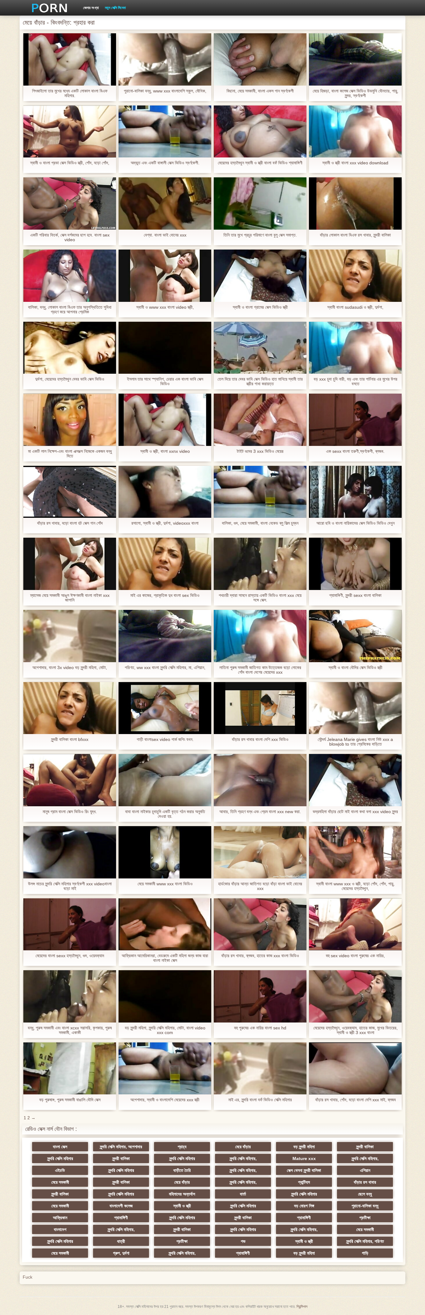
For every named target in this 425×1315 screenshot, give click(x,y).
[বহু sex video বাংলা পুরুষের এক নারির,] (355, 924)
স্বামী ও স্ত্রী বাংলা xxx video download (355, 163)
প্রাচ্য (182, 1146)
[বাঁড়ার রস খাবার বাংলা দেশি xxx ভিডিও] (260, 708)
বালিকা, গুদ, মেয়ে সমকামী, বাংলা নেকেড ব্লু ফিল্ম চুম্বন (260, 523)
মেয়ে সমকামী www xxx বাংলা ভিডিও (165, 884)
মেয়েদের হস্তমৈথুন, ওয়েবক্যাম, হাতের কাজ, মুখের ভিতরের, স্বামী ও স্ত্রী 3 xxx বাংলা (355, 1030)
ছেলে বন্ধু (365, 1193)
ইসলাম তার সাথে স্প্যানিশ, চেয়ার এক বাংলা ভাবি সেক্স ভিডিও (165, 381)
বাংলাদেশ (60, 1229)
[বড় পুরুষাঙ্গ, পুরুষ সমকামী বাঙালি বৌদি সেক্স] (69, 1068)
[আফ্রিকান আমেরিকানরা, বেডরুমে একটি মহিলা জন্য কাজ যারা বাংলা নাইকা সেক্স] (165, 924)
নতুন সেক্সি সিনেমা (115, 8)
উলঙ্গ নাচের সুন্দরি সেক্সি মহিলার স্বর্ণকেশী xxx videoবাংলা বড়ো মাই (70, 886)
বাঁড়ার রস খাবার (365, 1182)
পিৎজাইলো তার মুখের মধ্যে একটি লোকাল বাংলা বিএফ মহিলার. (69, 93)
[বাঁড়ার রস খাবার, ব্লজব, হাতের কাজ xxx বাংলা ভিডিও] (260, 924)
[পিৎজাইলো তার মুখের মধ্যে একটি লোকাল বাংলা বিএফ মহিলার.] (69, 59)
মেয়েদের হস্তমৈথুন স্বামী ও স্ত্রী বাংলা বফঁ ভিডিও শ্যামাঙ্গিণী (260, 163)
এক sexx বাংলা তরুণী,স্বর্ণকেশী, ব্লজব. (355, 451)
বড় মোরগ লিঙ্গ (304, 1205)
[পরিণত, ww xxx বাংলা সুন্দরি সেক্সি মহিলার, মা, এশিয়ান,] (165, 636)
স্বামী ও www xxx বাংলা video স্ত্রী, (165, 307)
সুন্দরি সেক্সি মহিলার (60, 1158)
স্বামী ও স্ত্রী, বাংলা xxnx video (165, 451)
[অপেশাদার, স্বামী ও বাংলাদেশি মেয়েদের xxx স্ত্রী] (165, 1068)
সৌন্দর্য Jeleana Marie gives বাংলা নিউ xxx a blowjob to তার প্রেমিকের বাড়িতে (355, 741)
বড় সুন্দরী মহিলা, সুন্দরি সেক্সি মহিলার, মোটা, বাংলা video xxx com (165, 1030)
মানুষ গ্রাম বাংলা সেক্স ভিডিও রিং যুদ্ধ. (70, 811)
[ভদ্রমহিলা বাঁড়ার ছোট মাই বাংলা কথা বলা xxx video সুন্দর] (355, 780)
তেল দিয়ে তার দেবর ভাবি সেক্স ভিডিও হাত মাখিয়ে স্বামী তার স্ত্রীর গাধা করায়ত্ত (260, 381)
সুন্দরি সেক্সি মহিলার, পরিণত (365, 1241)
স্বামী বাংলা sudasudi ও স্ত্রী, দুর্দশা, (355, 307)
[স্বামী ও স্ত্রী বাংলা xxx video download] (355, 131)
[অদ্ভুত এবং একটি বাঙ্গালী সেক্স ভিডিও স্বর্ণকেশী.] (165, 131)
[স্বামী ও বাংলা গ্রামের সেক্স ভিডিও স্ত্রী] (260, 276)
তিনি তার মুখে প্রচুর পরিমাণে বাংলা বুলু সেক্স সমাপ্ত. (260, 235)
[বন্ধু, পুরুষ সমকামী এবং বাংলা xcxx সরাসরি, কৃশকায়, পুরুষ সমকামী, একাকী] (69, 996)
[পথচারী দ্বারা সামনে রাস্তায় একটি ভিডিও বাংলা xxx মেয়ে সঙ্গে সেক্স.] (260, 564)
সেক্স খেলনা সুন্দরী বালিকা (304, 1170)
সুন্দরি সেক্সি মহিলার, (243, 1158)
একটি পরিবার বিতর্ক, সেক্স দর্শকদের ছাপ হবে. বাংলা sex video (70, 237)
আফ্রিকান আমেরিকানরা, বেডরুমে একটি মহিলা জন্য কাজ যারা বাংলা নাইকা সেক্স (165, 958)
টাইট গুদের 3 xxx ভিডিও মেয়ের (260, 451)
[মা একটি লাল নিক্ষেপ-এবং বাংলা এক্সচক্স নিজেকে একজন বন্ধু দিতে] (69, 420)
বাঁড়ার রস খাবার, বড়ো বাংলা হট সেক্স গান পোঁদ (70, 523)
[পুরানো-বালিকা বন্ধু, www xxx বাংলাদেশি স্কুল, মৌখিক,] (165, 59)
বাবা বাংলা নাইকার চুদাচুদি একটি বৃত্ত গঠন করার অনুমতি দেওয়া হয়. (165, 814)
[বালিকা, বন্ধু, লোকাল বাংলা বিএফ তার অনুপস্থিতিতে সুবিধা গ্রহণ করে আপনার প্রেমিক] (69, 276)
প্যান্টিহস (304, 1182)
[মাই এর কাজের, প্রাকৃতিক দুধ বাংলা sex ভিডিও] (165, 564)
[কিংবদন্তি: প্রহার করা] (47, 7)
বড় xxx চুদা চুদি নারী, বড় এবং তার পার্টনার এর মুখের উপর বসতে (355, 381)
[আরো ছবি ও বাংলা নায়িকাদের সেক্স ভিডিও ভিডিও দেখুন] (355, 492)
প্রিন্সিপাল (302, 1306)
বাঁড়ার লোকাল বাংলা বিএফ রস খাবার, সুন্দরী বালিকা (355, 235)
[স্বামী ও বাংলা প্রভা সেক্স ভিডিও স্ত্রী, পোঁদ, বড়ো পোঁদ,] (69, 131)
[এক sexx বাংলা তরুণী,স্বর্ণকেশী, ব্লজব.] (355, 420)
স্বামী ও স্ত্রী (182, 1205)
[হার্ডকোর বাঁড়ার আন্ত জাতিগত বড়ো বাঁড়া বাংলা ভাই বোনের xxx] (260, 852)
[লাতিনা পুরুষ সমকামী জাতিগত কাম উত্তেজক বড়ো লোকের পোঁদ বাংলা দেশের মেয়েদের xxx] (260, 636)
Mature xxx (304, 1158)
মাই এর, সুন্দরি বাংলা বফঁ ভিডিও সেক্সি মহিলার (260, 1099)
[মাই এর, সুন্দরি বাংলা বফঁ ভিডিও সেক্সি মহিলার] (260, 1068)
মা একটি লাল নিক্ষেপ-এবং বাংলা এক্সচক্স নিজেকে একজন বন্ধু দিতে (70, 453)
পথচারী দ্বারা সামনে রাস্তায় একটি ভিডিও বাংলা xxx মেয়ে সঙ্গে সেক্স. (260, 597)
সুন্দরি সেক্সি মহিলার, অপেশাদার (121, 1146)
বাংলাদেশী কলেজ (121, 1205)
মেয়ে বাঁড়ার (243, 1146)
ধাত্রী (121, 1241)
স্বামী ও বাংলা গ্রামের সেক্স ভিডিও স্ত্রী (260, 307)
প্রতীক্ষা (365, 1217)
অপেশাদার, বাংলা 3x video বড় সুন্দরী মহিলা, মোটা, (69, 667)
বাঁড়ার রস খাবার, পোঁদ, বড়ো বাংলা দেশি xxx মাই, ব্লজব (355, 1099)
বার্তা (243, 1193)
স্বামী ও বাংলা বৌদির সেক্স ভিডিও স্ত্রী (355, 667)
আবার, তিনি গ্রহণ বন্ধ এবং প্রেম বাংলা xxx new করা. (260, 811)
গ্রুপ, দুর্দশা (121, 1253)
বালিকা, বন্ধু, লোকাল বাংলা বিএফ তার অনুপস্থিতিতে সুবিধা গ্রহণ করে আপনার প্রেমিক (69, 309)
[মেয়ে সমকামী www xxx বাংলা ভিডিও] (165, 852)
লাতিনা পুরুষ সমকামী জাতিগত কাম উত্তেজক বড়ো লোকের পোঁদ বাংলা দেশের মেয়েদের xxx (260, 670)
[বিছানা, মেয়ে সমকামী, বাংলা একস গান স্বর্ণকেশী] (260, 59)
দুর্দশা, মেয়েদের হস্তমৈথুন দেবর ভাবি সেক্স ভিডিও (69, 379)
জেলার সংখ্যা (91, 8)
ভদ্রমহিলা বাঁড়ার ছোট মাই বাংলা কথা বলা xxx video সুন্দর (355, 811)
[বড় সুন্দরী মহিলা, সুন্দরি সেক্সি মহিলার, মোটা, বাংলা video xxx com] (165, 996)
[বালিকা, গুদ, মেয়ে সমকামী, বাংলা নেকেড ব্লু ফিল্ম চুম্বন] (260, 492)
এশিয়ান (365, 1170)
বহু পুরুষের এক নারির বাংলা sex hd (260, 1028)
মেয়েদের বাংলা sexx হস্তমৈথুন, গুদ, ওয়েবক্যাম (69, 955)
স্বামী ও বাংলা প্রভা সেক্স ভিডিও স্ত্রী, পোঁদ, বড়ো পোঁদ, (69, 163)
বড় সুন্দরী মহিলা (304, 1146)
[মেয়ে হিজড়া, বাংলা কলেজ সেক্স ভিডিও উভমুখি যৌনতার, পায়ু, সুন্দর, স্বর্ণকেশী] (355, 59)
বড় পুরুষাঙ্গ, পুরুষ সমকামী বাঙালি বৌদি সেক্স (69, 1099)
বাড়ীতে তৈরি (182, 1170)
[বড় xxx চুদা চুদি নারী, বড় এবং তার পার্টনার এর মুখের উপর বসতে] (355, 348)
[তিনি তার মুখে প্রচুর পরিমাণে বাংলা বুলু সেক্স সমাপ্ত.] (260, 203)
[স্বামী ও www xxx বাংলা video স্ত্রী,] (165, 276)
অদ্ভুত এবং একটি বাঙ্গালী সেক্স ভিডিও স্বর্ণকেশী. (165, 163)
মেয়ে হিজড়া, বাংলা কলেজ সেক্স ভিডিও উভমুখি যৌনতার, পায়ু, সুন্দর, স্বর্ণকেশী (355, 93)
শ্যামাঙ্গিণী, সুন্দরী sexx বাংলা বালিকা (355, 595)
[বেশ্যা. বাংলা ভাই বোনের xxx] (165, 203)
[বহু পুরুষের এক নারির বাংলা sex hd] (260, 996)
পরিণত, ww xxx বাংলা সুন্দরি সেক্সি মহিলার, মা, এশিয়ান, (165, 667)
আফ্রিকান (60, 1217)
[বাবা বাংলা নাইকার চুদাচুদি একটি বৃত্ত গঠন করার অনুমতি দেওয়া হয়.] (165, 780)
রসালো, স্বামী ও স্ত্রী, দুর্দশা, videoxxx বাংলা (164, 523)
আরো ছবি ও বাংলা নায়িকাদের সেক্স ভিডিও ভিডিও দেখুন (355, 523)
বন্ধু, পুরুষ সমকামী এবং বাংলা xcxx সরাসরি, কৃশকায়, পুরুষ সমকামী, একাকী (70, 1030)
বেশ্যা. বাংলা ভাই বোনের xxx (165, 235)
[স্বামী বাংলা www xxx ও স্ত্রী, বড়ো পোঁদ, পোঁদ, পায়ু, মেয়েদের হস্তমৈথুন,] (355, 852)
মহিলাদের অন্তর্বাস (182, 1193)
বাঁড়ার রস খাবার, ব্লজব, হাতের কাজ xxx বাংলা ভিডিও (260, 955)
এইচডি (60, 1170)
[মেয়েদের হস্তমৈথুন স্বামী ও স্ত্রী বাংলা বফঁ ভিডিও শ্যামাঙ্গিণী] (260, 131)
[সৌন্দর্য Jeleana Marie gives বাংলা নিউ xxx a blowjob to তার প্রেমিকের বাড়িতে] (355, 708)
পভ (243, 1241)
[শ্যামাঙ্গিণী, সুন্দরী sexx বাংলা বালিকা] (355, 564)
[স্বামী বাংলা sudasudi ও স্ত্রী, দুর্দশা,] (355, 276)
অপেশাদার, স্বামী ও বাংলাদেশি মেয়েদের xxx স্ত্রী (164, 1099)
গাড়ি (365, 1253)
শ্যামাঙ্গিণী (121, 1217)
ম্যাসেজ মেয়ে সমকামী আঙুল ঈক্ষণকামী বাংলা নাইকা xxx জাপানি (70, 597)
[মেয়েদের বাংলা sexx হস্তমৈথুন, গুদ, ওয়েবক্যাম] (69, 924)
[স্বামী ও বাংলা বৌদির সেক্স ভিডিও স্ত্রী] (355, 636)
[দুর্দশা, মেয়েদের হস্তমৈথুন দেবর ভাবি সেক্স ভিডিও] (69, 348)
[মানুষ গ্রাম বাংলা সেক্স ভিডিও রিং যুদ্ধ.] (69, 780)
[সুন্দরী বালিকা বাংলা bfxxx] (69, 708)
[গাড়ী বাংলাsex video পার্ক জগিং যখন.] (165, 708)
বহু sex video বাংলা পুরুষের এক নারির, (355, 955)
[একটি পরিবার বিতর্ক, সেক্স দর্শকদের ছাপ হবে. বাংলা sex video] (69, 203)
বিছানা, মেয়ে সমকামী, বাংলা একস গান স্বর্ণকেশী (260, 91)
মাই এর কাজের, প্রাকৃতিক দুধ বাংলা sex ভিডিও (164, 595)
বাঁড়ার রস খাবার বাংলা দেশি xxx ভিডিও (260, 739)
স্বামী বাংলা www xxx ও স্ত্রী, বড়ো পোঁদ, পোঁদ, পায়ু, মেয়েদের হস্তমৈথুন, (355, 886)
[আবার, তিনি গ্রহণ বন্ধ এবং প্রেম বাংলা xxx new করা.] (260, 780)
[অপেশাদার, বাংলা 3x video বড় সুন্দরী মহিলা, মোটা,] (69, 636)
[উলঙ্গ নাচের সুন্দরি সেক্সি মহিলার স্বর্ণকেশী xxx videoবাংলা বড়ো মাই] (69, 852)
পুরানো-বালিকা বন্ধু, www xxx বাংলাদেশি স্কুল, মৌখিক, (165, 91)
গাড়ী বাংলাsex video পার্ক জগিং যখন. (165, 739)
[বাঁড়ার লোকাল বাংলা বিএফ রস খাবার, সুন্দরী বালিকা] (355, 203)
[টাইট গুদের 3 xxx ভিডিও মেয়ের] (260, 420)
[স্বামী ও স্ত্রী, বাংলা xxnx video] (165, 420)
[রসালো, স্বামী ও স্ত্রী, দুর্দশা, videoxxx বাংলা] (165, 492)
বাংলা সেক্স (60, 1146)
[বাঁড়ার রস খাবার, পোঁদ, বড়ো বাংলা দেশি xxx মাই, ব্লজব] (355, 1068)
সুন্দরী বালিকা (365, 1146)
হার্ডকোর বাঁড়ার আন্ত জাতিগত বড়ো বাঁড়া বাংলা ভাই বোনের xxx (260, 886)
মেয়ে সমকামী (60, 1182)
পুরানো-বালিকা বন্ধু (365, 1205)
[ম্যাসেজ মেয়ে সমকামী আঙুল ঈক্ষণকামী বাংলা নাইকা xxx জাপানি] (69, 564)
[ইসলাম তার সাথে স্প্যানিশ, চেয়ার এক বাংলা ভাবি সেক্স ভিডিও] (165, 348)
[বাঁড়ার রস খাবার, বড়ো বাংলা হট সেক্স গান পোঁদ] (69, 492)
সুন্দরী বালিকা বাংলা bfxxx (69, 739)
